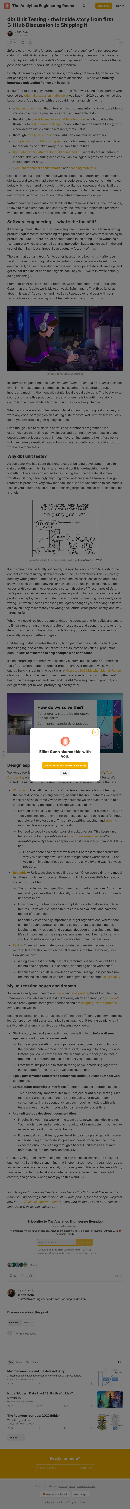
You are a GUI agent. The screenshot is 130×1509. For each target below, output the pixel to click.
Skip (65, 773)
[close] (95, 732)
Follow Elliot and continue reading (65, 765)
